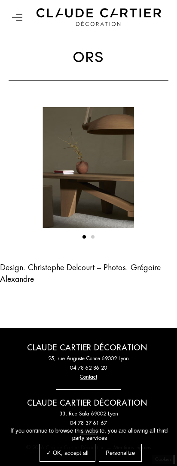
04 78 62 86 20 (88, 367)
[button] (84, 237)
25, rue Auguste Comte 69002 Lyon (88, 358)
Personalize (120, 452)
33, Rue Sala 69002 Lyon (88, 413)
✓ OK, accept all (67, 452)
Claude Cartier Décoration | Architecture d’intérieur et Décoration (98, 17)
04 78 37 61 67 (88, 423)
